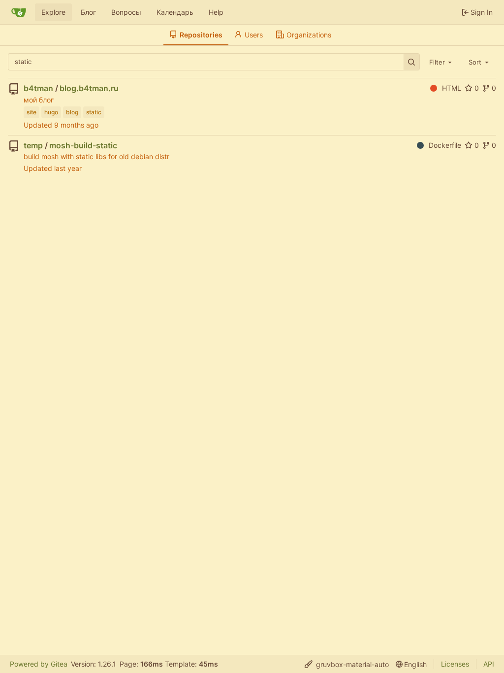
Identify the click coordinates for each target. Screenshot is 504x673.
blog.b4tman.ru (89, 88)
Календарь (175, 12)
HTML (451, 88)
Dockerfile (445, 145)
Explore (53, 12)
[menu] (347, 664)
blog (72, 112)
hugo (51, 112)
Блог (88, 12)
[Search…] (412, 61)
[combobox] (441, 61)
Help (216, 12)
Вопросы (126, 12)
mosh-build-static (83, 145)
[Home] (18, 12)
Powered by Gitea (38, 664)
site (31, 112)
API (488, 664)
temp (33, 145)
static (93, 112)
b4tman (38, 88)
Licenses (455, 664)
